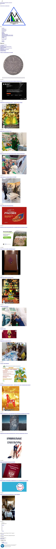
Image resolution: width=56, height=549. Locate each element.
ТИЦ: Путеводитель (5, 34)
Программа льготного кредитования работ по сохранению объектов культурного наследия (13, 227)
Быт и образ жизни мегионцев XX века (5, 46)
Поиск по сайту (4, 39)
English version (2, 538)
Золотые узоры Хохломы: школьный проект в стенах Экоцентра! (10, 494)
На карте (2, 536)
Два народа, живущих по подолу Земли (7, 35)
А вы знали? (2, 45)
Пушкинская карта (3, 50)
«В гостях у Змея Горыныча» (4, 363)
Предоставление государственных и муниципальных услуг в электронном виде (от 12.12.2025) (14, 480)
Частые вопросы (4, 36)
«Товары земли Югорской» (4, 306)
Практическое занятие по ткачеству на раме (6, 277)
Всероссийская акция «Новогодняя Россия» (6, 205)
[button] (2, 1)
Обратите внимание (3, 47)
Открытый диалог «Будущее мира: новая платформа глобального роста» (11, 81)
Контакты (3, 33)
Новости (3, 32)
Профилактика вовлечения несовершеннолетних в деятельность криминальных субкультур (14, 433)
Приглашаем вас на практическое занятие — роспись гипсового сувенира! (11, 102)
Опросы (3, 37)
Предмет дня (2, 48)
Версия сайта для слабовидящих (4, 5)
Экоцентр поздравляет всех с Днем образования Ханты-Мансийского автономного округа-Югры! (14, 413)
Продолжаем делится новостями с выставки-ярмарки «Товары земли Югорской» (12, 153)
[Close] (1, 26)
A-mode (3, 542)
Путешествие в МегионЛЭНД (4, 49)
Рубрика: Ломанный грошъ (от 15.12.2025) (6, 52)
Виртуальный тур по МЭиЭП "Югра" (6, 131)
